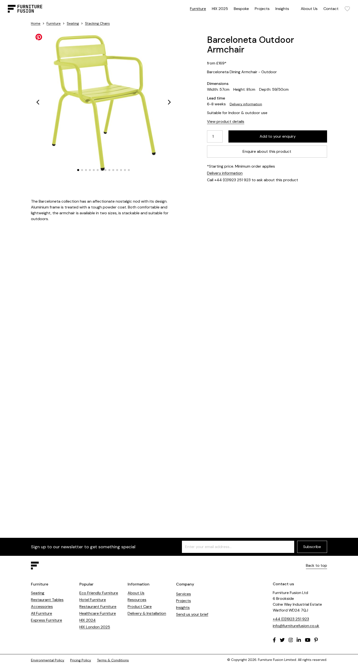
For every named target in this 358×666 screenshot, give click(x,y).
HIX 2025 (220, 8)
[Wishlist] (347, 9)
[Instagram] (291, 640)
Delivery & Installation (147, 613)
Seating (73, 23)
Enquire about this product (267, 151)
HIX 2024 (87, 620)
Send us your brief (192, 614)
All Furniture (41, 613)
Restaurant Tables (47, 599)
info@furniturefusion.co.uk (296, 625)
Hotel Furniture (92, 599)
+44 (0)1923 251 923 (291, 618)
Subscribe (312, 546)
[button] (38, 102)
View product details (225, 121)
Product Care (140, 606)
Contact (331, 8)
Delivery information (246, 104)
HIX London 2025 (94, 627)
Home (35, 23)
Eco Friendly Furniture (98, 592)
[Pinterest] (316, 640)
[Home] (25, 9)
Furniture (198, 8)
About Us (309, 8)
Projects (262, 8)
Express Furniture (46, 620)
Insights (282, 8)
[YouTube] (308, 640)
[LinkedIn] (299, 640)
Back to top (316, 565)
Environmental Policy (47, 660)
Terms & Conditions (113, 660)
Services (183, 593)
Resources (137, 599)
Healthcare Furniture (97, 613)
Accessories (42, 606)
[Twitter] (282, 640)
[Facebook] (274, 640)
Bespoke (241, 8)
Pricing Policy (80, 660)
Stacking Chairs (97, 23)
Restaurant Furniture (97, 606)
